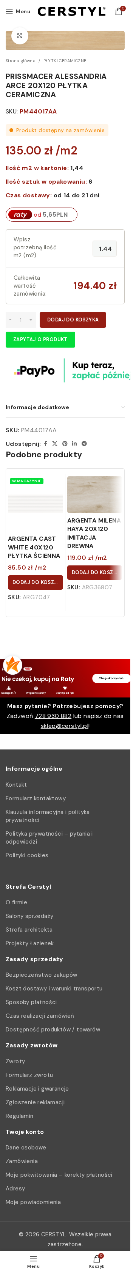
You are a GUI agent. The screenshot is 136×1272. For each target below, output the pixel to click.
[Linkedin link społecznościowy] (74, 444)
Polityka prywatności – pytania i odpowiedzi (49, 837)
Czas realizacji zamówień (40, 1016)
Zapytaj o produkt (40, 339)
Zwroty (15, 1061)
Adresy (15, 1188)
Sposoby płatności (31, 1002)
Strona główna (21, 60)
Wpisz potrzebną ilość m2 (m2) (35, 247)
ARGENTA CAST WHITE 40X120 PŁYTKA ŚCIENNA (34, 547)
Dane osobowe (26, 1147)
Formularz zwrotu (29, 1075)
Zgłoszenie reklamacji (35, 1102)
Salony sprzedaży (29, 916)
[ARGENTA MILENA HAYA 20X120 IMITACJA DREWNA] (94, 494)
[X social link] (55, 444)
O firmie (16, 902)
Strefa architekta (29, 930)
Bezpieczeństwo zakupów (41, 975)
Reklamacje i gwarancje (37, 1089)
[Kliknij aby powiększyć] (19, 35)
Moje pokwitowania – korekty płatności (59, 1175)
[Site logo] (71, 11)
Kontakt (16, 785)
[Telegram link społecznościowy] (84, 444)
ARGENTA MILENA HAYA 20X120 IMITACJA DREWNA (94, 533)
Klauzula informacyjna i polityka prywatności (48, 816)
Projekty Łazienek (30, 943)
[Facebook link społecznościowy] (45, 444)
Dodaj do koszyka (73, 319)
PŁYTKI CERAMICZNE (65, 60)
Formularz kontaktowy (36, 798)
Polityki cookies (27, 855)
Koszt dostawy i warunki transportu (54, 988)
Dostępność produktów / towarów (53, 1029)
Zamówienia (22, 1161)
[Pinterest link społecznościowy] (65, 444)
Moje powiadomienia (33, 1202)
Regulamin (20, 1116)
